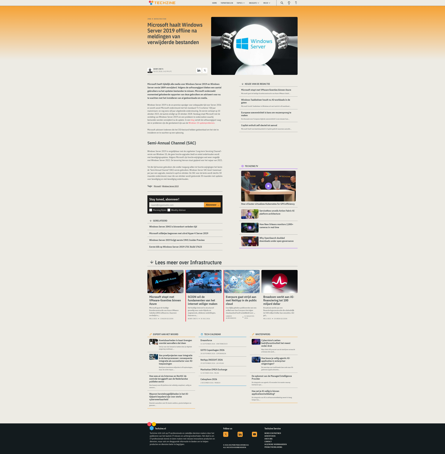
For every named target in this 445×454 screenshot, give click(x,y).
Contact (268, 441)
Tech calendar (212, 334)
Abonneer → (212, 205)
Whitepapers (262, 334)
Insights (253, 3)
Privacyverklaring (273, 447)
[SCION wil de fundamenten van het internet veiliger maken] (204, 281)
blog (192, 120)
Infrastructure (160, 19)
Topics (240, 3)
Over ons (268, 439)
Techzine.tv (251, 166)
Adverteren (269, 436)
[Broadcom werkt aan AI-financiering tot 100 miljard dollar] (279, 281)
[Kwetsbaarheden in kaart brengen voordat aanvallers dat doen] (153, 344)
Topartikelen (227, 3)
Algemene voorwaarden (275, 444)
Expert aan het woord (165, 334)
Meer (265, 3)
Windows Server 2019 (170, 186)
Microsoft (157, 186)
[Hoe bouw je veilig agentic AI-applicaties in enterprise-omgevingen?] (256, 364)
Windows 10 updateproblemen (202, 123)
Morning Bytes (160, 210)
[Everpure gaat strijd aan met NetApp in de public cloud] (242, 281)
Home (214, 3)
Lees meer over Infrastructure (188, 262)
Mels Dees (153, 319)
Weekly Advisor (178, 210)
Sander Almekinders (231, 317)
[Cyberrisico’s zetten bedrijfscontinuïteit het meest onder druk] (256, 346)
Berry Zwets (193, 319)
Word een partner (272, 433)
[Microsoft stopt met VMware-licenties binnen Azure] (165, 281)
